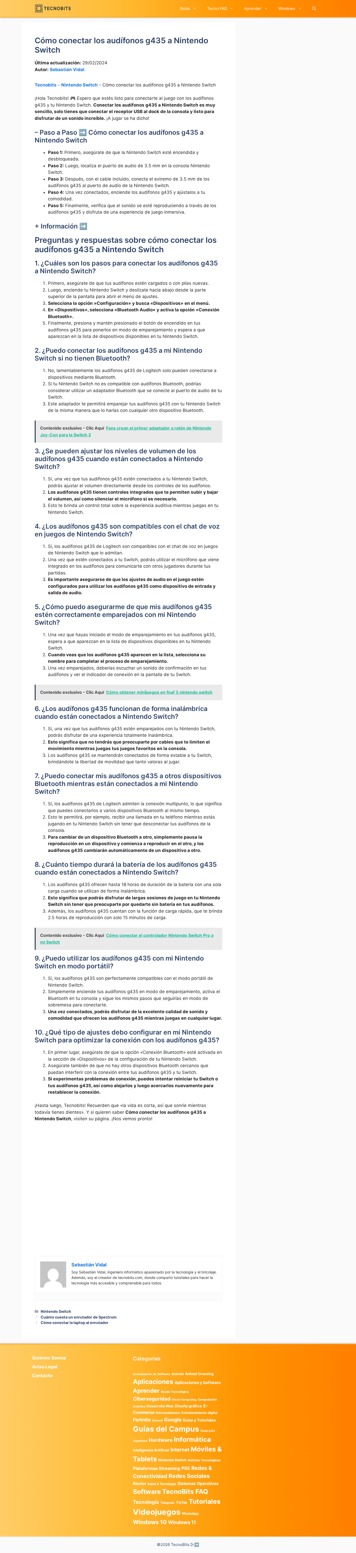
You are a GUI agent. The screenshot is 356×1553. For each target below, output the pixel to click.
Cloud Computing (184, 1399)
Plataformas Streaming (156, 1468)
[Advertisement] (128, 1165)
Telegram (167, 1503)
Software (147, 1491)
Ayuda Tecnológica (175, 1392)
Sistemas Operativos (198, 1483)
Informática (192, 1439)
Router (139, 1483)
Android (177, 1374)
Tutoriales (204, 1501)
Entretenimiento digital (199, 1413)
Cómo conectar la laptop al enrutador (74, 1322)
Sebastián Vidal (67, 69)
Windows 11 (182, 1522)
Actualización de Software (151, 1374)
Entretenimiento (168, 1413)
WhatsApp (190, 1513)
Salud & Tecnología (162, 1484)
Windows (286, 8)
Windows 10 (150, 1522)
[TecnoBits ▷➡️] (53, 8)
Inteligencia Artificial (151, 1450)
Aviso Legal (44, 1366)
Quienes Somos (49, 1357)
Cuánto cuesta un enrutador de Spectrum (78, 1317)
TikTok (181, 1502)
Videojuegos (156, 1512)
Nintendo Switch (79, 85)
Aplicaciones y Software (198, 1382)
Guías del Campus (166, 1428)
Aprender (252, 8)
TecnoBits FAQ (185, 1491)
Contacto (42, 1375)
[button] (314, 8)
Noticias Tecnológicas (204, 1460)
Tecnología (146, 1502)
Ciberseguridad (151, 1399)
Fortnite (142, 1419)
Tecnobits (46, 85)
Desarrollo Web (160, 1406)
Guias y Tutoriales (199, 1420)
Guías (185, 8)
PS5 (185, 1468)
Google (172, 1419)
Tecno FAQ (217, 8)
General (157, 1420)
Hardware (161, 1440)
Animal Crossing (199, 1374)
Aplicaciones (153, 1381)
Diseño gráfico (188, 1406)
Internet (179, 1450)
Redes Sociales (189, 1475)
